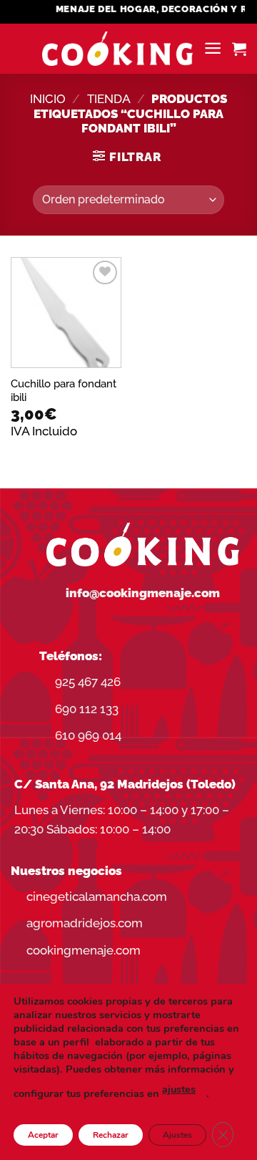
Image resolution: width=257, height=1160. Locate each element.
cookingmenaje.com (83, 950)
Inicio (48, 99)
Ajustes (177, 1135)
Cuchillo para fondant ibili (63, 390)
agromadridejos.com (84, 923)
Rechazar (110, 1135)
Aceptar (43, 1135)
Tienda (109, 99)
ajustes (179, 1089)
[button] (212, 48)
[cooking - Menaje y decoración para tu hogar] (117, 49)
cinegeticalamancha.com (96, 896)
